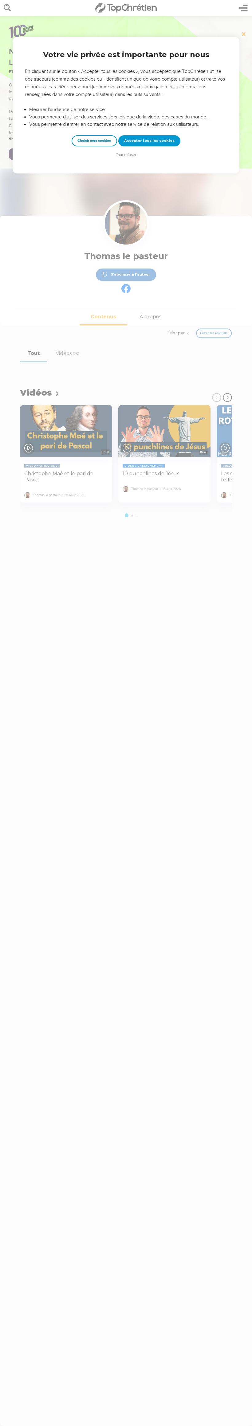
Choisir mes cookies (94, 141)
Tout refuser (126, 155)
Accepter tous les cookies (149, 140)
